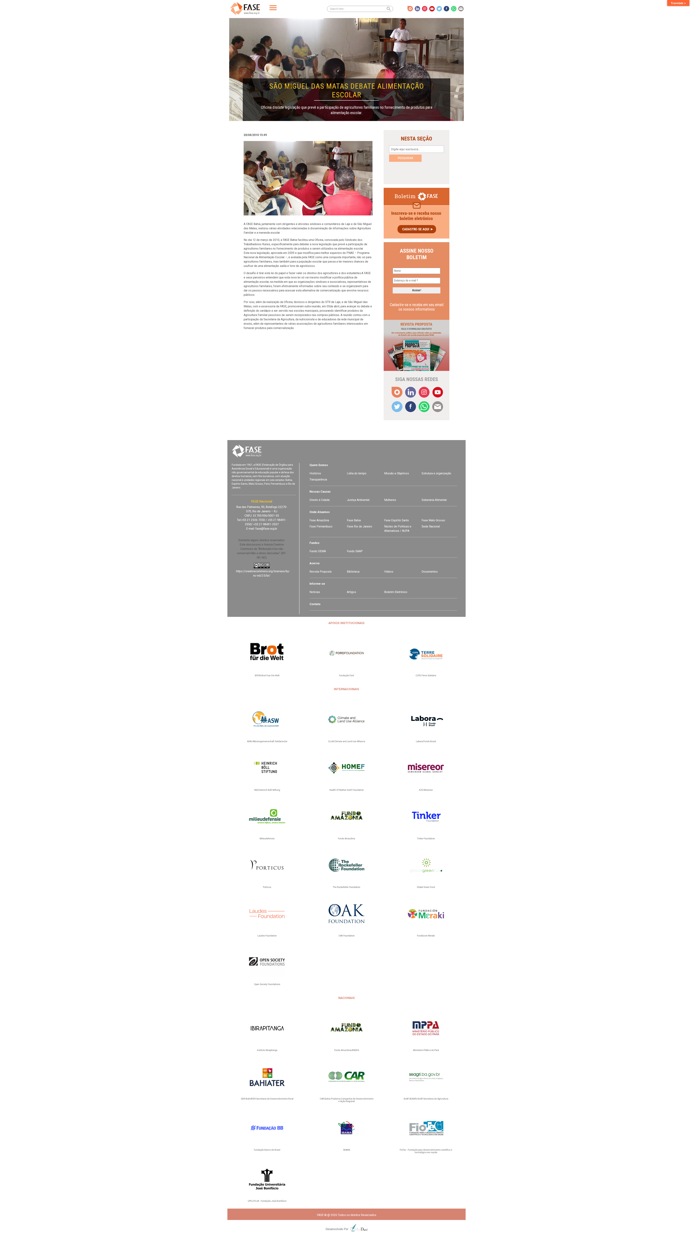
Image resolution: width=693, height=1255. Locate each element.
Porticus (267, 887)
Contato (315, 604)
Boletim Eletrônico (395, 592)
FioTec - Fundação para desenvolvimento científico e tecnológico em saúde (426, 1151)
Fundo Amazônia (346, 838)
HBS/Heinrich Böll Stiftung (267, 790)
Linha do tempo (356, 473)
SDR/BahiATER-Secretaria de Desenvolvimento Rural (267, 1099)
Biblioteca (353, 571)
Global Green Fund (426, 887)
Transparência (318, 479)
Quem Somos (319, 465)
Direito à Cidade (320, 500)
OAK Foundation (347, 935)
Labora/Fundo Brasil (426, 741)
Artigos (351, 592)
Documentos (430, 571)
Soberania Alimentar (434, 500)
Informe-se (317, 583)
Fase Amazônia (319, 520)
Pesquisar (405, 158)
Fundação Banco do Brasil (267, 1150)
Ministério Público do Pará (426, 1050)
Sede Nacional (431, 526)
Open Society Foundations (267, 984)
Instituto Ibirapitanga (267, 1050)
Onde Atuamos (320, 512)
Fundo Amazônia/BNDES (346, 1050)
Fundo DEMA (318, 551)
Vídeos (388, 571)
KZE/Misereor (426, 790)
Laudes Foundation (267, 935)
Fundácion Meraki (426, 935)
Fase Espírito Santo (396, 520)
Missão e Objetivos (396, 473)
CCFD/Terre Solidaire (426, 675)
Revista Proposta (321, 571)
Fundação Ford (346, 675)
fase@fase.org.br (266, 528)
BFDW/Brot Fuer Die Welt (267, 675)
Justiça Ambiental (358, 500)
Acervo (315, 563)
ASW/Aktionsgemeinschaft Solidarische (267, 741)
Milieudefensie (267, 838)
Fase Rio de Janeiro (359, 526)
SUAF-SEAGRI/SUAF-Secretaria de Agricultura (426, 1099)
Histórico (315, 473)
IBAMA (346, 1150)
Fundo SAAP (355, 551)
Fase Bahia (354, 520)
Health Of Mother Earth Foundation (346, 790)
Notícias (315, 592)
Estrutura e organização (436, 473)
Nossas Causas (320, 491)
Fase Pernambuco (321, 526)
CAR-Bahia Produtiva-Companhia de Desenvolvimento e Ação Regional (346, 1100)
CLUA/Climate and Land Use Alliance (346, 741)
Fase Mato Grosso (433, 520)
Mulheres (390, 500)
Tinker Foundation (426, 838)
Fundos (314, 543)
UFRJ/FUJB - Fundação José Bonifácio (267, 1201)
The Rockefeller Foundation (346, 887)
